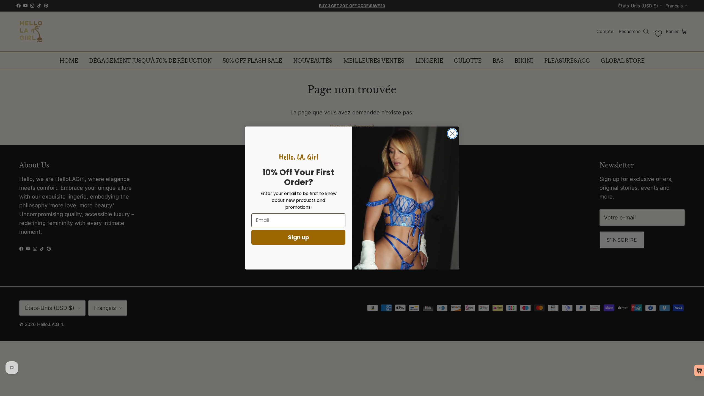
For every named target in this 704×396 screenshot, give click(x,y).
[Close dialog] (452, 133)
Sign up (298, 237)
